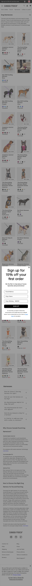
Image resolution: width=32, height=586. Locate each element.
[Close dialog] (29, 267)
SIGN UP (16, 306)
